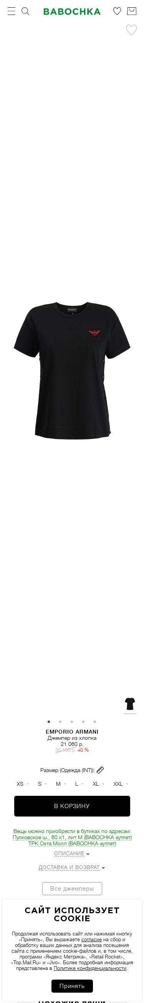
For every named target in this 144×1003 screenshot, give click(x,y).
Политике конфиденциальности (90, 968)
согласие (91, 939)
